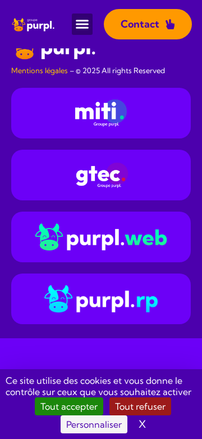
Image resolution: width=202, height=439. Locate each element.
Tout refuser (140, 406)
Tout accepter (69, 406)
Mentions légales (39, 70)
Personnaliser (94, 424)
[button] (82, 24)
